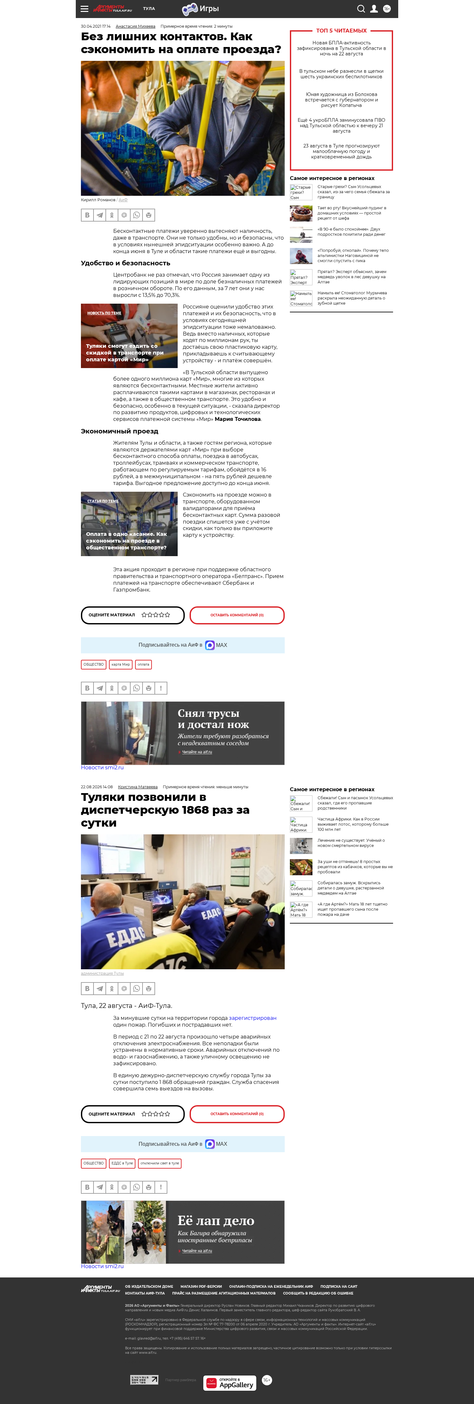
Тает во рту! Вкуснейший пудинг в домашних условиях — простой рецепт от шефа (352, 213)
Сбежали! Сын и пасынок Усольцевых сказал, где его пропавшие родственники (355, 803)
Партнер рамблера (180, 1380)
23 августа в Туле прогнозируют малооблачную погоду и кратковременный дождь (341, 151)
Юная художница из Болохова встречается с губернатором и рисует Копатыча (341, 100)
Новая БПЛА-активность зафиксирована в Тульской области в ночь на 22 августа (341, 48)
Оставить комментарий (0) (237, 615)
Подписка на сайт (339, 1287)
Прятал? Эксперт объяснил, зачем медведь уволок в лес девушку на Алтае (352, 276)
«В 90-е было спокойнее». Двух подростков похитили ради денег (352, 232)
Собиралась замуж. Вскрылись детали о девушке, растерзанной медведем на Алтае (351, 888)
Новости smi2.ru (102, 767)
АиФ (123, 199)
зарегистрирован (253, 1018)
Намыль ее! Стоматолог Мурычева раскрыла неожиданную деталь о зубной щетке (352, 298)
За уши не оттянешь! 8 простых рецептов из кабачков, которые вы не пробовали (355, 866)
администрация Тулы (102, 973)
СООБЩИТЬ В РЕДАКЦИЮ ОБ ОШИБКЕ (318, 1293)
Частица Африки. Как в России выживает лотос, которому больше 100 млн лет (353, 824)
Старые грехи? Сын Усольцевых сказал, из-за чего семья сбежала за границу (354, 191)
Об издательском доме (149, 1287)
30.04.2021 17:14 (96, 26)
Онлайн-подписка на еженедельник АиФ (271, 1287)
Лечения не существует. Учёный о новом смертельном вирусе (351, 843)
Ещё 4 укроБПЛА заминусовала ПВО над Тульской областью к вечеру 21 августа (341, 126)
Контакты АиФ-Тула (145, 1293)
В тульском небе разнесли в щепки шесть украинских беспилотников (341, 74)
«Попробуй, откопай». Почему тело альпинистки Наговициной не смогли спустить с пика (353, 255)
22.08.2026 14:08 (97, 786)
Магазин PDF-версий (201, 1287)
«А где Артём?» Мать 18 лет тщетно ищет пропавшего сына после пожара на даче (353, 909)
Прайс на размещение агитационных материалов (224, 1293)
